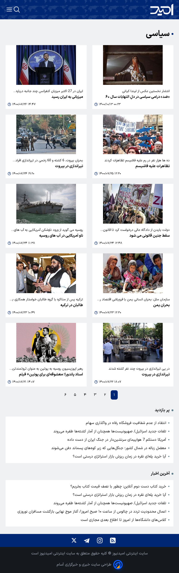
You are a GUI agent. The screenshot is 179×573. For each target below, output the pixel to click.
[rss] (113, 540)
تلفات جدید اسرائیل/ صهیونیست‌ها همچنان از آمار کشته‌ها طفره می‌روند (109, 431)
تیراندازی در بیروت (69, 166)
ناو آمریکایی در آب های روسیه (61, 235)
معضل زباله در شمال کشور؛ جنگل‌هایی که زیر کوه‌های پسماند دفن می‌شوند (108, 448)
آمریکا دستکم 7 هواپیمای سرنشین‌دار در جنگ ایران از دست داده (116, 440)
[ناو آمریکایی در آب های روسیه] (46, 204)
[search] (17, 9)
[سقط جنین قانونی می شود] (132, 204)
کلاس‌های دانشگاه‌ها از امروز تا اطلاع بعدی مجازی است (123, 520)
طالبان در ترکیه (71, 305)
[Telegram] (87, 540)
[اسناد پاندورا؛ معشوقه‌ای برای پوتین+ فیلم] (46, 343)
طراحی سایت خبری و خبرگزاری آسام (84, 564)
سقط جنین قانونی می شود (149, 235)
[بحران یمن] (132, 273)
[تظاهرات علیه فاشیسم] (132, 134)
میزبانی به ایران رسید (67, 97)
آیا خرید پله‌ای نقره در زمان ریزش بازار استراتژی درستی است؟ (119, 456)
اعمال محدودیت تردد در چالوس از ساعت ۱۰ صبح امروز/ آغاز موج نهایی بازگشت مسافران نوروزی (91, 511)
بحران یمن (161, 305)
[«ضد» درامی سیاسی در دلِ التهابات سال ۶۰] (132, 65)
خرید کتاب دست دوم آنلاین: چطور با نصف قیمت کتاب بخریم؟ (118, 486)
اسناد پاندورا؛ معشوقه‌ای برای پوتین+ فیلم (51, 374)
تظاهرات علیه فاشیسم (152, 166)
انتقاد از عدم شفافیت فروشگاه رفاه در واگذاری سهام (126, 423)
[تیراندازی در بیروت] (46, 134)
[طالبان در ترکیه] (46, 273)
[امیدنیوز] (161, 10)
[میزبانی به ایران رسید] (46, 65)
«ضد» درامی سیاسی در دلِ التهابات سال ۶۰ (138, 97)
